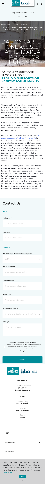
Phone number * (9, 266)
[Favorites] (37, 4)
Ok (22, 476)
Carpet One (5, 25)
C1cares (24, 25)
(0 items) (41, 4)
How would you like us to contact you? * (17, 253)
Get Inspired (10, 442)
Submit (22, 360)
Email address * (8, 280)
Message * (6, 322)
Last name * (7, 232)
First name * (7, 218)
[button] (22, 259)
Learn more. (8, 473)
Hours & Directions (22, 390)
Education (9, 452)
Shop (7, 433)
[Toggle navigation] (3, 4)
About (15, 25)
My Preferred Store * (10, 308)
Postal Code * (7, 294)
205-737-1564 (22, 17)
